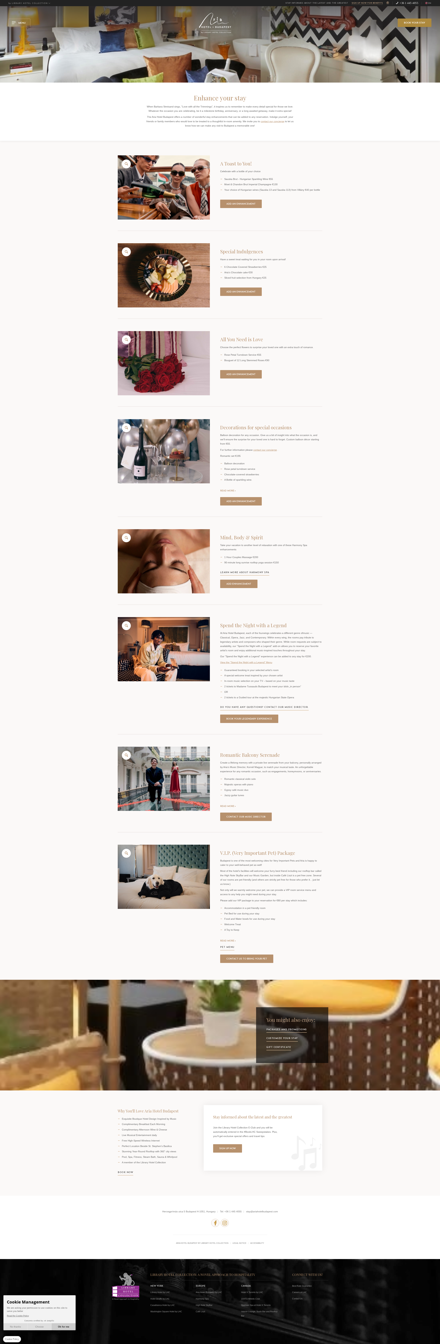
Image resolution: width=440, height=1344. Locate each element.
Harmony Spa (202, 1299)
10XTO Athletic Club (250, 1299)
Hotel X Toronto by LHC (252, 1292)
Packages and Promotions (286, 1030)
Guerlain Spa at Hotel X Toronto (256, 1305)
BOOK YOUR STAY (414, 23)
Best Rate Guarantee (302, 1286)
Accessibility (257, 1243)
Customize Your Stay (282, 1038)
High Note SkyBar (204, 1305)
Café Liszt (200, 1311)
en (429, 3)
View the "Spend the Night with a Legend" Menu (246, 662)
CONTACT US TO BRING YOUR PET (246, 959)
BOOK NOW (125, 1172)
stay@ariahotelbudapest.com (262, 1211)
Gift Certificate (278, 1047)
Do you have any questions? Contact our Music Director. (264, 707)
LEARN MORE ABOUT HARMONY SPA (244, 572)
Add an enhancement (241, 204)
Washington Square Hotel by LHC (166, 1311)
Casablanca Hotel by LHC (162, 1305)
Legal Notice (239, 1243)
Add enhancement (238, 584)
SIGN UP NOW (227, 1148)
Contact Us (297, 1298)
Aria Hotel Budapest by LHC (209, 1292)
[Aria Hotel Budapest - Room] (164, 363)
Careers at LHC (299, 1292)
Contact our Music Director (246, 817)
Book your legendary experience (249, 719)
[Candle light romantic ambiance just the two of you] (164, 451)
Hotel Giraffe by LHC (160, 1299)
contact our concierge (272, 121)
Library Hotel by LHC (160, 1292)
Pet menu (227, 947)
